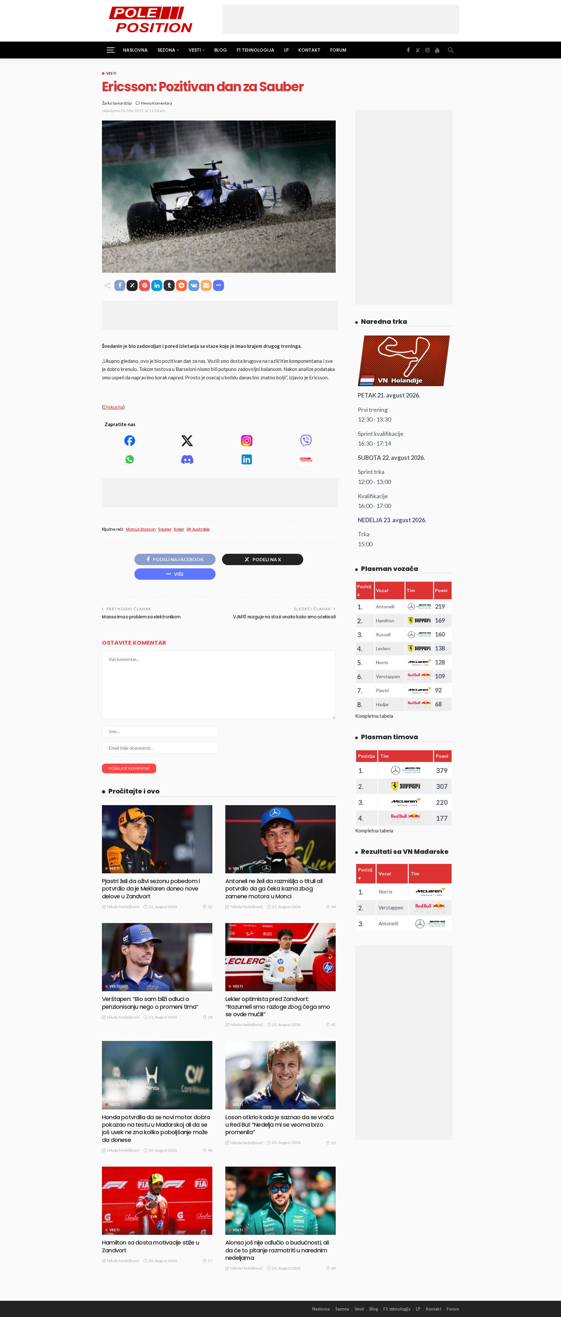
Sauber (164, 529)
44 (333, 906)
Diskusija (113, 407)
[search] (450, 50)
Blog (220, 50)
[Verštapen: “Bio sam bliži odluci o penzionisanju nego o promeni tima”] (157, 957)
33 (333, 1142)
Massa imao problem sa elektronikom (141, 617)
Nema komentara (156, 103)
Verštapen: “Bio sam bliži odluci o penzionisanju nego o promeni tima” (150, 1002)
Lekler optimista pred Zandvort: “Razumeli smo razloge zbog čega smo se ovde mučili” (277, 1006)
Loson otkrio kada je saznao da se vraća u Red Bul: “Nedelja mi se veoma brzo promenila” (279, 1124)
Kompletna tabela (374, 716)
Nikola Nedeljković (123, 906)
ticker (179, 529)
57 (210, 1260)
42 (333, 1024)
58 (210, 1017)
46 (210, 1150)
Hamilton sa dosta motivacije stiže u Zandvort (150, 1246)
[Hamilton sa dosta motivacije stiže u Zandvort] (157, 1201)
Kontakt (309, 50)
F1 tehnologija (255, 50)
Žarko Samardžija (117, 103)
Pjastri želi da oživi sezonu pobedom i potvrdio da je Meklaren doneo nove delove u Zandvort (151, 888)
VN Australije (198, 529)
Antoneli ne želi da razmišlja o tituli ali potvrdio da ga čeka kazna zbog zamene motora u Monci (273, 888)
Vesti (111, 73)
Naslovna (135, 50)
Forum (338, 50)
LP (286, 50)
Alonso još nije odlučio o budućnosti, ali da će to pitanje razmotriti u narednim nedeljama (277, 1250)
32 (210, 906)
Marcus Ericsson (141, 529)
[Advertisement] (341, 19)
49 (333, 1268)
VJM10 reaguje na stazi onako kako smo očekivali (284, 617)
